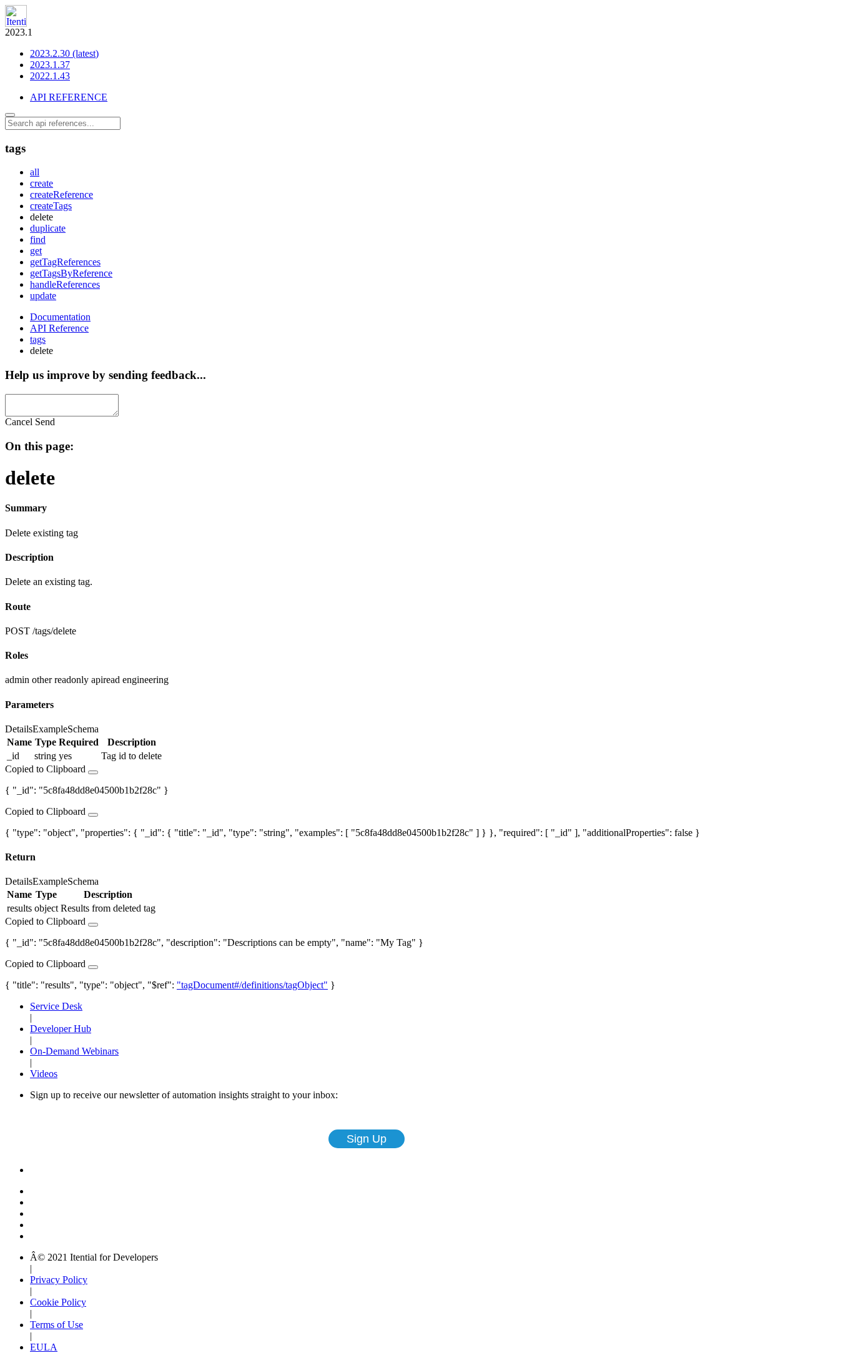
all (34, 172)
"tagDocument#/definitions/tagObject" (252, 985)
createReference (61, 194)
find (38, 239)
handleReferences (65, 284)
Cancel (18, 421)
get (36, 250)
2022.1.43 (50, 76)
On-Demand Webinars (74, 1051)
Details (18, 729)
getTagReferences (65, 262)
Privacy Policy (58, 1279)
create (41, 183)
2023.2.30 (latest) (64, 53)
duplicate (48, 228)
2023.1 (52, 54)
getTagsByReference (71, 273)
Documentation (60, 317)
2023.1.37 (50, 64)
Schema (83, 729)
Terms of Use (56, 1324)
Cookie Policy (58, 1302)
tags (38, 339)
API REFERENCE (68, 97)
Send (45, 421)
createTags (51, 205)
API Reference (59, 328)
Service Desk (56, 1006)
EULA (43, 1347)
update (43, 295)
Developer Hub (60, 1028)
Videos (43, 1073)
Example (49, 729)
